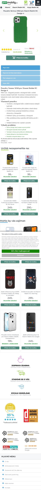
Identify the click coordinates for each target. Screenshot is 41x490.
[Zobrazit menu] (38, 3)
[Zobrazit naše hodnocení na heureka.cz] (10, 423)
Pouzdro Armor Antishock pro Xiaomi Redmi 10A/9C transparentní (10, 336)
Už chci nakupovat (20, 251)
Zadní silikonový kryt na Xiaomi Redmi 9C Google (30, 335)
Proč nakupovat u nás (9, 78)
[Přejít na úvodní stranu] (10, 3)
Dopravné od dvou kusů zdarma (12, 73)
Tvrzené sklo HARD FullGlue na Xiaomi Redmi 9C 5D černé (10, 202)
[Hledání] (26, 3)
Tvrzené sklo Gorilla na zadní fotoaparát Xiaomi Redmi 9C (10, 169)
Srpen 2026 (6, 83)
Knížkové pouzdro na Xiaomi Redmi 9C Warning (30, 292)
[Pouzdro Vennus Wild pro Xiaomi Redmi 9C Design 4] (20, 29)
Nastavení (20, 255)
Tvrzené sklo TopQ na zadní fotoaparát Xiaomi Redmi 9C (29, 169)
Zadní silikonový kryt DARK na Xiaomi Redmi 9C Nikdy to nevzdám (10, 293)
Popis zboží (6, 67)
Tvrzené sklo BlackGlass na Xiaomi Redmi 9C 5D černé (29, 202)
